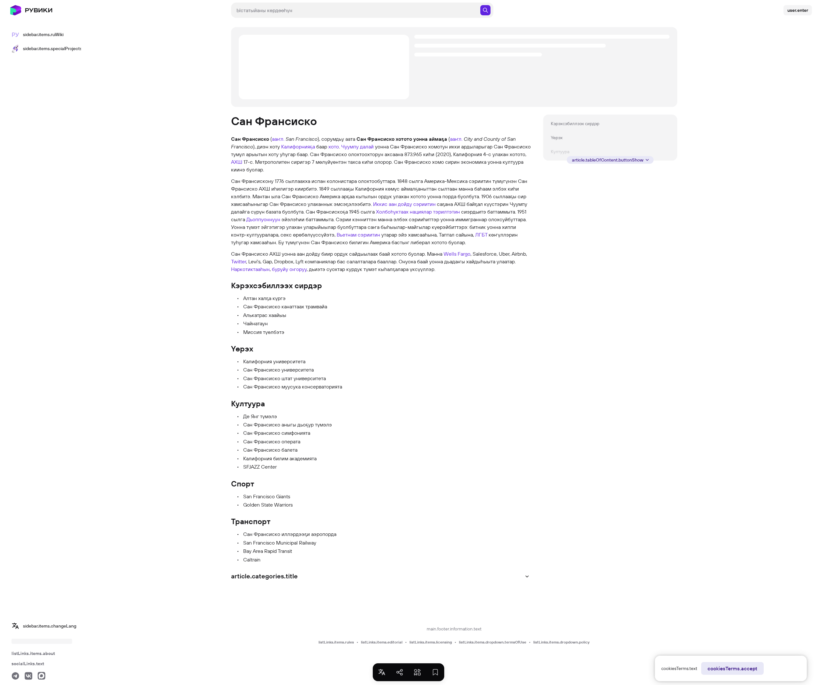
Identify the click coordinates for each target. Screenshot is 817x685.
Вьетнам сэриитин (358, 234)
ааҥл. (278, 139)
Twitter (238, 261)
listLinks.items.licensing (430, 642)
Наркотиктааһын (250, 269)
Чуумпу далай (357, 146)
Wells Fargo (457, 254)
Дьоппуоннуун (263, 219)
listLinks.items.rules (336, 642)
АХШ (236, 162)
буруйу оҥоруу (289, 269)
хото (333, 146)
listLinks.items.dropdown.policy (561, 642)
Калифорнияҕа (298, 146)
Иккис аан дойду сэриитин (404, 204)
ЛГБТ (481, 234)
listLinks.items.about (33, 653)
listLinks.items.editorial (381, 642)
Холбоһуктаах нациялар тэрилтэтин (418, 211)
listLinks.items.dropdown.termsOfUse (492, 642)
